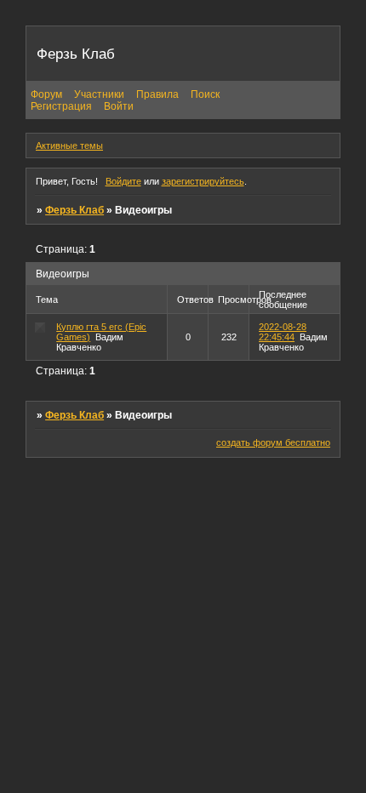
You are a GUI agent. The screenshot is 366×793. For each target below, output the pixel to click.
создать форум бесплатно (273, 442)
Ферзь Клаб (74, 210)
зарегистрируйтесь (203, 181)
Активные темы (69, 145)
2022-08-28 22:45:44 (282, 332)
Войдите (123, 181)
